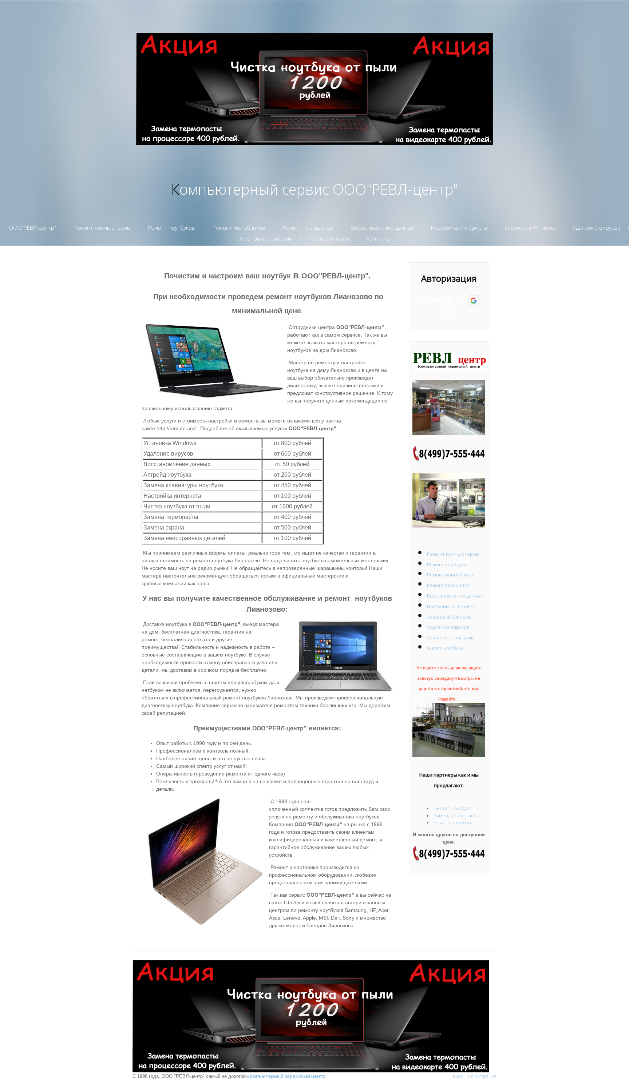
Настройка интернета (451, 606)
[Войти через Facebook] (448, 300)
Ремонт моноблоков (450, 574)
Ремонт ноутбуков (447, 564)
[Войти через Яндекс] (460, 300)
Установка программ (450, 637)
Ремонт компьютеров (453, 554)
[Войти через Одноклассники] (448, 313)
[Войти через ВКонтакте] (436, 300)
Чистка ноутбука (445, 648)
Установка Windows (449, 617)
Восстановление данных (455, 595)
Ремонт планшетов (448, 585)
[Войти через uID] (423, 300)
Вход (458, 1076)
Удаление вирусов (448, 627)
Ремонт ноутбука (452, 822)
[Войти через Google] (473, 300)
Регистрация (482, 1076)
